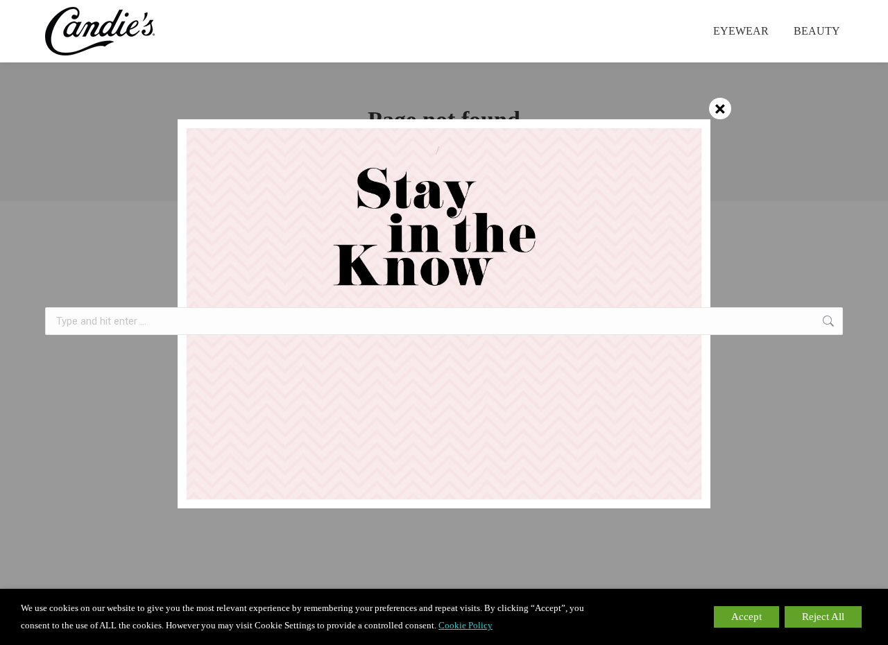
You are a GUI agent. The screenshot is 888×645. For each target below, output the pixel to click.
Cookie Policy (465, 625)
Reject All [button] (823, 616)
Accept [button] (746, 616)
